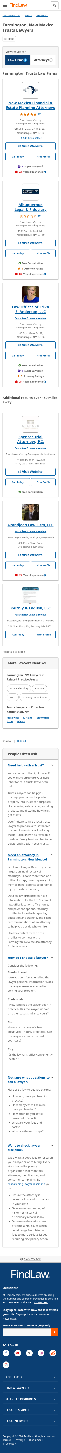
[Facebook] (6, 1353)
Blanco (21, 721)
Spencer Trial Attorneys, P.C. (30, 439)
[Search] (54, 5)
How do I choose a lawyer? (28, 958)
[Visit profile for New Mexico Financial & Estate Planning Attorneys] (30, 90)
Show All (7, 741)
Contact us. (41, 1302)
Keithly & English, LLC (31, 607)
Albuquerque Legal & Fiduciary (31, 207)
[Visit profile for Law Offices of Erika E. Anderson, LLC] (30, 294)
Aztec (10, 721)
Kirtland (28, 717)
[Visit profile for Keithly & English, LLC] (30, 595)
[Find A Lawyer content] (54, 1388)
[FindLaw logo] (19, 5)
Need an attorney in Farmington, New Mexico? (27, 857)
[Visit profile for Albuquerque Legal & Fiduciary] (30, 192)
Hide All (21, 741)
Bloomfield (43, 717)
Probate (39, 688)
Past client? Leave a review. (30, 318)
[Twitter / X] (29, 1353)
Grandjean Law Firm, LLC (31, 524)
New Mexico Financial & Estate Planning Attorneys (30, 105)
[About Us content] (54, 1377)
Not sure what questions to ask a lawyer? (29, 1079)
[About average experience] (45, 172)
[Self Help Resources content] (54, 1399)
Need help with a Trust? (26, 765)
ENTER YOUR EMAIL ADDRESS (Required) (26, 1325)
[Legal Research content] (54, 1410)
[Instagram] (41, 1353)
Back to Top (32, 1259)
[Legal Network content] (54, 1421)
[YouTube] (17, 1353)
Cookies (10, 1443)
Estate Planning (19, 688)
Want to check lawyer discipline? (24, 1147)
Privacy (19, 1439)
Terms (6, 1439)
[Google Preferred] (6, 1364)
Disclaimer (35, 1439)
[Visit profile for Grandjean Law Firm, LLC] (30, 512)
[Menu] (4, 5)
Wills (12, 697)
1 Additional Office (31, 138)
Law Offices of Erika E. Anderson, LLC (30, 309)
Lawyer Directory (11, 15)
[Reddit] (52, 1353)
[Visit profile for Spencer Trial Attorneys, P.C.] (30, 424)
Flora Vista (13, 717)
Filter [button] (10, 38)
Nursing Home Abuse (35, 697)
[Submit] (54, 1332)
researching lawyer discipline (26, 1184)
